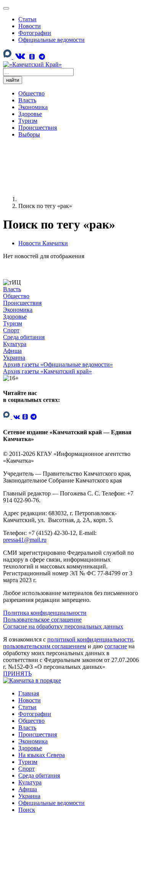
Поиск (26, 809)
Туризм (27, 120)
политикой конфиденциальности (90, 639)
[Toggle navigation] (6, 8)
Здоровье (30, 114)
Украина (14, 357)
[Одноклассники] (32, 57)
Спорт (11, 330)
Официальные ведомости (51, 40)
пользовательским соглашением (44, 646)
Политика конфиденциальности (45, 613)
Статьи (27, 19)
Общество (31, 93)
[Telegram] (42, 57)
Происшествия (37, 127)
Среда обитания (24, 337)
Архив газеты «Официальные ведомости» (58, 364)
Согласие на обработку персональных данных (63, 626)
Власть (27, 100)
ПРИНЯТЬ (17, 673)
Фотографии (34, 33)
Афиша (12, 351)
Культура (14, 344)
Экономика (33, 107)
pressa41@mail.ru (25, 540)
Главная (28, 693)
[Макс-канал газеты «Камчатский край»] (8, 57)
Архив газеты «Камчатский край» (47, 371)
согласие (115, 646)
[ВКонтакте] (19, 56)
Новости (29, 26)
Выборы (29, 134)
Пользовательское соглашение (42, 619)
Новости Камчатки (43, 243)
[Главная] (75, 199)
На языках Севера (41, 755)
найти (12, 80)
